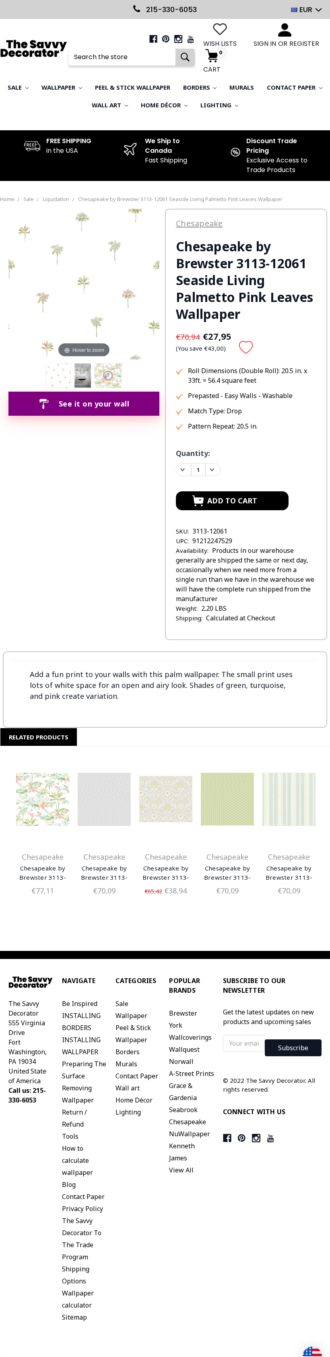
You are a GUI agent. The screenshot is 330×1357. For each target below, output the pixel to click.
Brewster (183, 1013)
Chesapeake (187, 1121)
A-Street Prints (191, 1073)
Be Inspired (79, 1003)
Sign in (265, 43)
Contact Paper (292, 87)
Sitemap (74, 1317)
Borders (197, 87)
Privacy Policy (82, 1208)
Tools (70, 1136)
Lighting (216, 105)
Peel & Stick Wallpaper (132, 87)
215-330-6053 (170, 9)
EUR (305, 9)
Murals (241, 87)
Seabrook (183, 1109)
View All (181, 1170)
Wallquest (184, 1049)
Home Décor (161, 105)
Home (7, 199)
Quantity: (193, 453)
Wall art (107, 105)
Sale (15, 87)
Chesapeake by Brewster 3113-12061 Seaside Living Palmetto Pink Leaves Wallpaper (180, 199)
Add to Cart (42, 801)
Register (304, 43)
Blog (69, 1184)
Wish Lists (220, 43)
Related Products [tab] (38, 737)
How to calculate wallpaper (77, 1160)
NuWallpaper (189, 1133)
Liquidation (56, 199)
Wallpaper (59, 87)
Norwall (181, 1061)
